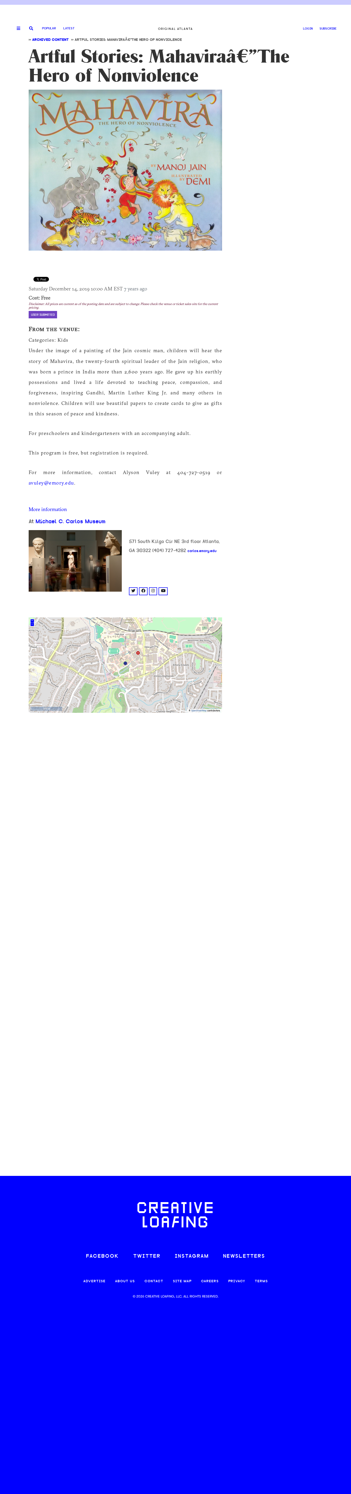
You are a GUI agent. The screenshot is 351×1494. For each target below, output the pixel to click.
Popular (49, 28)
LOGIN (308, 28)
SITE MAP (182, 1281)
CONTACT (153, 1281)
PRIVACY (236, 1281)
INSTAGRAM (192, 1256)
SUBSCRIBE (328, 28)
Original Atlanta (175, 29)
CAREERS (210, 1281)
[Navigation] (16, 28)
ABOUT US (125, 1281)
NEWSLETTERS (244, 1256)
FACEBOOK (102, 1256)
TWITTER (146, 1256)
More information (48, 509)
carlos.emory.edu (202, 551)
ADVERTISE (94, 1281)
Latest (68, 28)
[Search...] (31, 28)
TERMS (261, 1281)
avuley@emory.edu (51, 483)
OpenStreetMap (199, 711)
